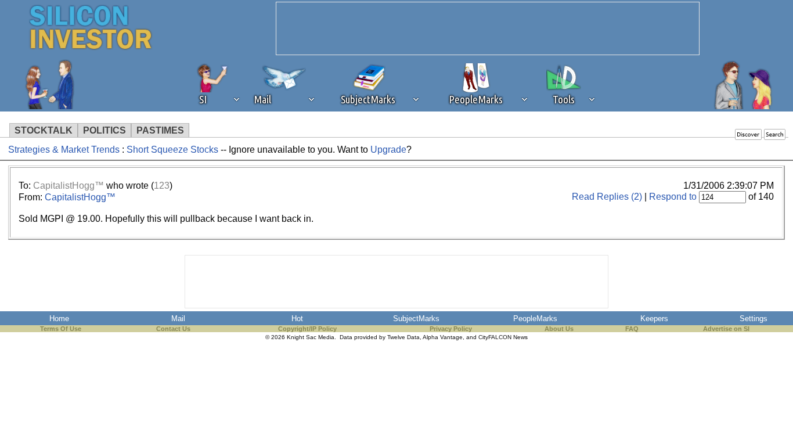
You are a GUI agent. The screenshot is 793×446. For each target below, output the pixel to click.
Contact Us (173, 328)
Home (59, 318)
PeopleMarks (535, 318)
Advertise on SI (726, 328)
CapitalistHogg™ (68, 185)
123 (162, 185)
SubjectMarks (416, 318)
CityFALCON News (503, 337)
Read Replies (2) (607, 197)
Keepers (654, 318)
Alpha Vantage (443, 337)
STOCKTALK (44, 130)
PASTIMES (160, 130)
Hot (297, 318)
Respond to (673, 197)
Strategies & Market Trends (64, 149)
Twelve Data (403, 337)
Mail (178, 318)
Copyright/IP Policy (307, 328)
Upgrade (388, 149)
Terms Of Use (60, 328)
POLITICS (104, 130)
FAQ (632, 328)
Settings (753, 318)
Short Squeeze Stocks (174, 149)
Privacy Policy (451, 328)
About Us (559, 328)
